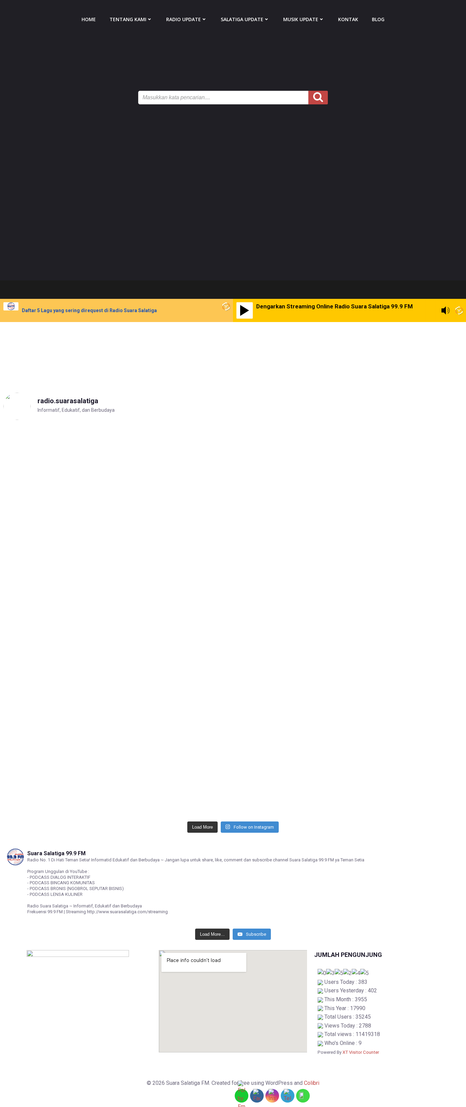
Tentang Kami (128, 19)
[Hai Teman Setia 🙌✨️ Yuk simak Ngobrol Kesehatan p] (407, 753)
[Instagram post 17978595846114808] (58, 432)
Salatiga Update (242, 19)
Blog (378, 19)
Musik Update (300, 19)
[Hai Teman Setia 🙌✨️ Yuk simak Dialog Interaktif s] (175, 745)
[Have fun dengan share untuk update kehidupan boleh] (407, 559)
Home (89, 19)
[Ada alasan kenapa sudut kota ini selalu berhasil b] (291, 732)
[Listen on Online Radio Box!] (226, 306)
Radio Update (183, 19)
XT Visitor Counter (361, 1052)
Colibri (311, 1083)
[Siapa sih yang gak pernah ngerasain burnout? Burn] (175, 514)
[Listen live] (244, 310)
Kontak (348, 19)
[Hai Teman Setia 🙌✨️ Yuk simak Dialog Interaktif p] (58, 745)
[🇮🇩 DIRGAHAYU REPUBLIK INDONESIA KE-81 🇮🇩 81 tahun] (291, 469)
